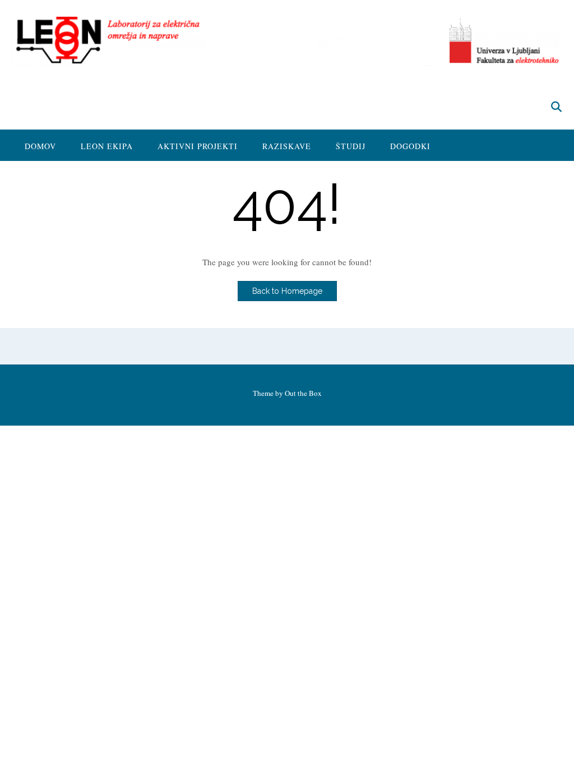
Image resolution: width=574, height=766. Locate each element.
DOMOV (40, 146)
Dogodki (410, 146)
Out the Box (303, 393)
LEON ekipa (107, 146)
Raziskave (286, 146)
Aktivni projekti (198, 146)
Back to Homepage (287, 291)
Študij (350, 146)
